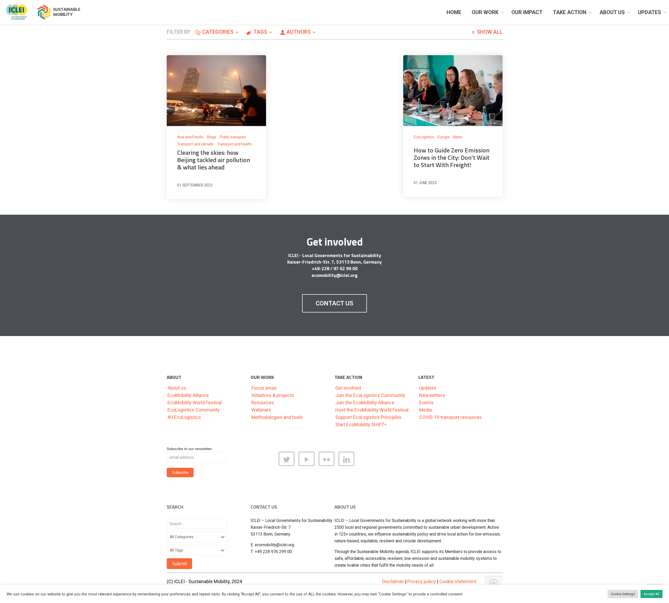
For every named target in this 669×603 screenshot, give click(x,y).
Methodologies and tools (277, 417)
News (457, 137)
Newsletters (432, 395)
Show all (490, 32)
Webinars (261, 410)
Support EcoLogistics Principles (368, 417)
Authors (298, 32)
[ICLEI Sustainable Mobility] (45, 12)
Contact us (334, 303)
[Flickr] (328, 464)
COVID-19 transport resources (450, 417)
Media (425, 410)
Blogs (211, 137)
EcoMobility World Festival (195, 402)
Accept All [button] (651, 594)
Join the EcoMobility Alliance (364, 402)
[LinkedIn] (348, 464)
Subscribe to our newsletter (189, 449)
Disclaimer (393, 581)
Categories (217, 32)
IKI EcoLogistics (184, 417)
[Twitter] (288, 464)
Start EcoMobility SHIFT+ (361, 424)
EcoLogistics (424, 137)
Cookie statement (457, 581)
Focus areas (264, 388)
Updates (427, 388)
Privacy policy (421, 581)
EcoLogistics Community (194, 410)
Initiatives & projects (272, 395)
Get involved (348, 388)
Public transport (233, 137)
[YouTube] (308, 464)
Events (426, 402)
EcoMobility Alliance (188, 395)
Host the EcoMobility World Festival (371, 410)
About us (177, 388)
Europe (443, 137)
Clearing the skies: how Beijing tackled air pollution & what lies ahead (213, 160)
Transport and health (234, 144)
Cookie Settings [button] (623, 594)
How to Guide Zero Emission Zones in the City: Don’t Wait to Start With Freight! (451, 157)
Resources (262, 402)
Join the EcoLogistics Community (370, 395)
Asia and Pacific (190, 137)
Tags (260, 32)
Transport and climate (195, 144)
